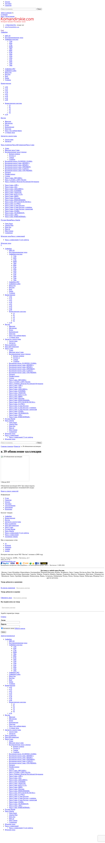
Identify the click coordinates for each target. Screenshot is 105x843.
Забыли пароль (20, 628)
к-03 (6, 94)
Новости (17, 446)
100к (10, 54)
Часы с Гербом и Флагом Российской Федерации (22, 181)
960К (11, 47)
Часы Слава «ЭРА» (11, 215)
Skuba (7, 78)
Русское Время (10, 529)
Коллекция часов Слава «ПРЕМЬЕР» (18, 167)
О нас (7, 498)
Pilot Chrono (9, 231)
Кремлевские (9, 127)
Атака (7, 148)
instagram (8, 547)
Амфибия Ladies (10, 71)
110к (10, 60)
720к (10, 63)
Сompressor (9, 233)
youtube (7, 549)
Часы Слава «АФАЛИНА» (14, 189)
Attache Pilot (9, 225)
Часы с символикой (12, 535)
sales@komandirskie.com (8, 561)
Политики (8, 509)
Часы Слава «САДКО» (13, 203)
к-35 (6, 89)
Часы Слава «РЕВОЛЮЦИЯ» (15, 200)
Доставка (8, 504)
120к (10, 56)
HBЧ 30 (7, 36)
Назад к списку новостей (9, 491)
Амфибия (8, 516)
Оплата (7, 502)
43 (10, 109)
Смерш (11, 157)
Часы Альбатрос (10, 523)
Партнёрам (9, 507)
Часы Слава (9, 527)
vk (6, 543)
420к (10, 43)
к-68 (6, 100)
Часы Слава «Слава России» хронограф (19, 209)
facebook (8, 545)
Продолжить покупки (23, 588)
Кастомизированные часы (14, 37)
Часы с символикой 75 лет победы (17, 240)
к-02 (6, 87)
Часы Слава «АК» (11, 187)
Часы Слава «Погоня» (12, 198)
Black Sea (8, 72)
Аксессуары (9, 139)
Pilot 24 (7, 229)
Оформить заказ (6, 598)
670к (10, 52)
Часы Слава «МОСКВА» (13, 178)
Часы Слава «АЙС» (12, 185)
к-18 (6, 92)
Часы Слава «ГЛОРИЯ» (13, 191)
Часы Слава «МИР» (12, 196)
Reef (6, 76)
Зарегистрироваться (8, 636)
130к (10, 58)
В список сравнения (8, 588)
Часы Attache (9, 531)
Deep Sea (8, 227)
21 (10, 105)
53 (10, 111)
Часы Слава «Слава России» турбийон (18, 207)
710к (10, 41)
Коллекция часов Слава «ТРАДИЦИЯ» (18, 170)
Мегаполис (9, 123)
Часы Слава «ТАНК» (12, 211)
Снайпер (12, 159)
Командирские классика (13, 103)
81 (10, 107)
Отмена (3, 617)
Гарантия (8, 500)
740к (10, 65)
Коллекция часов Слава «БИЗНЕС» (17, 163)
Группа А (12, 156)
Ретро (7, 125)
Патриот (8, 172)
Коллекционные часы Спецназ (15, 152)
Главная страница (7, 446)
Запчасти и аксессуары (13, 522)
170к (10, 45)
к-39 (6, 114)
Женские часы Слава (12, 150)
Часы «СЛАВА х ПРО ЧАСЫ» (15, 180)
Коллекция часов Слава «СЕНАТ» (17, 169)
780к (10, 49)
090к (10, 50)
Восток (7, 520)
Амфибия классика (11, 39)
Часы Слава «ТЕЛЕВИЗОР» (15, 213)
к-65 (6, 90)
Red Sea (7, 74)
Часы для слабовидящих (13, 131)
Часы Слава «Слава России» (15, 205)
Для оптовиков (10, 505)
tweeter (7, 551)
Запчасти (8, 141)
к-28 (6, 96)
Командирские (10, 518)
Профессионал (10, 174)
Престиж (8, 129)
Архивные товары (11, 536)
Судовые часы (10, 132)
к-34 (6, 98)
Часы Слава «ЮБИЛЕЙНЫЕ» (15, 216)
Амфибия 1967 (10, 69)
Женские (8, 121)
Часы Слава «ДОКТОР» (13, 192)
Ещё (2, 30)
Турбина (8, 80)
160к (10, 61)
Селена (7, 176)
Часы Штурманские (12, 525)
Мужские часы (10, 824)
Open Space (9, 223)
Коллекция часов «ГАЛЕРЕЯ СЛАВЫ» (19, 161)
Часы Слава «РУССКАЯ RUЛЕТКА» (18, 202)
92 (10, 112)
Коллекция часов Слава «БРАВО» (17, 165)
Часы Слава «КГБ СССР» (14, 194)
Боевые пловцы (14, 154)
